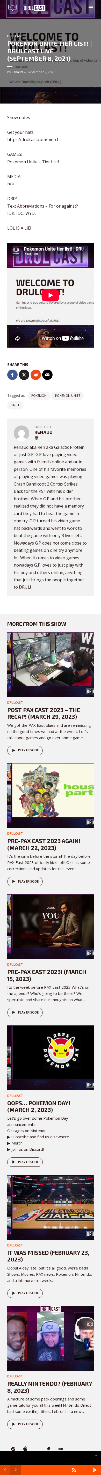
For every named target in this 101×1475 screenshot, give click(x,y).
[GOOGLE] (37, 1449)
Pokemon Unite (67, 395)
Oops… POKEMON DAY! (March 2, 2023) (38, 1106)
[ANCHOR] (49, 1449)
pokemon (39, 395)
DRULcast (15, 36)
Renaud (17, 72)
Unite (15, 405)
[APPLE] (25, 1449)
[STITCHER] (61, 1449)
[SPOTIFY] (13, 1449)
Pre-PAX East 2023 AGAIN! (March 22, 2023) (44, 844)
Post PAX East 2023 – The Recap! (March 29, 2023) (43, 713)
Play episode (28, 750)
